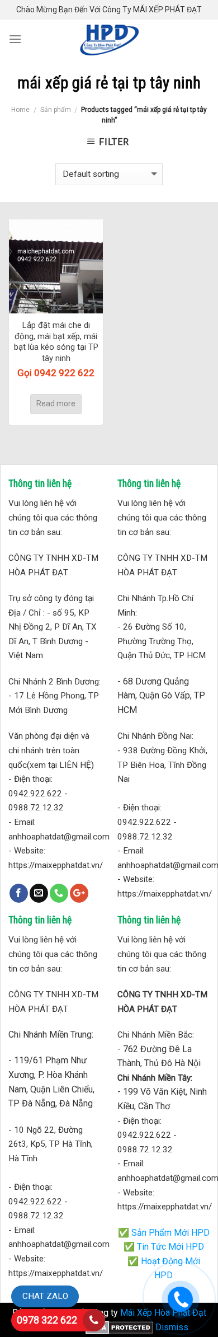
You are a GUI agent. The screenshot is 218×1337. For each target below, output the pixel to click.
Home (20, 110)
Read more (55, 403)
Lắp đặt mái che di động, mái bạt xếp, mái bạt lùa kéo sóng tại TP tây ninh (56, 341)
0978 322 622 (47, 1320)
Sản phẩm (55, 110)
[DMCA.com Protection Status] (119, 1327)
